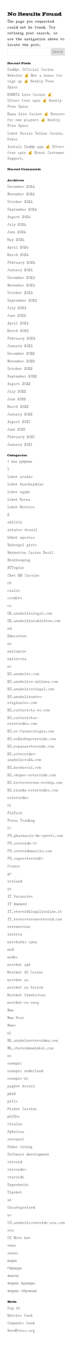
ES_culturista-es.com (28, 710)
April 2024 (17, 247)
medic (12, 957)
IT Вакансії (17, 904)
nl (9, 1033)
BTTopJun (15, 568)
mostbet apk (19, 965)
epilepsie (16, 651)
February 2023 (21, 338)
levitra (14, 934)
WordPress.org (21, 1331)
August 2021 (18, 422)
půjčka (13, 1116)
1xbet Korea (18, 499)
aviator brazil (22, 530)
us (9, 1215)
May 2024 (15, 240)
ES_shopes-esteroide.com (31, 775)
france (13, 866)
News (11, 1025)
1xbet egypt (18, 492)
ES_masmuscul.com (24, 767)
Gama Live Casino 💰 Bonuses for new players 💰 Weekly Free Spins (36, 120)
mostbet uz (17, 980)
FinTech (14, 813)
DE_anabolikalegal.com (29, 613)
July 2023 (16, 308)
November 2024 (21, 194)
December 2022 (21, 353)
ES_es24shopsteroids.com (31, 739)
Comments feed (20, 1323)
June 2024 (16, 232)
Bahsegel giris (22, 545)
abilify (14, 522)
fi (9, 805)
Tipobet (14, 1192)
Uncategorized (21, 1207)
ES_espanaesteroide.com (30, 746)
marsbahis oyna (22, 942)
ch (9, 583)
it (9, 889)
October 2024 (20, 202)
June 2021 (16, 429)
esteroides (17, 798)
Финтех (13, 1276)
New (10, 1010)
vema (11, 1245)
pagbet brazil (21, 1086)
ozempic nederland (25, 1071)
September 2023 (22, 300)
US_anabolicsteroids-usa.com (36, 1223)
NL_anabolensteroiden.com (32, 1040)
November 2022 (21, 361)
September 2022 (22, 376)
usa (10, 1230)
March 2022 (18, 407)
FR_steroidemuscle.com (29, 851)
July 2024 (16, 224)
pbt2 (11, 1094)
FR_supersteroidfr (25, 858)
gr (9, 874)
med (10, 949)
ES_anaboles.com (23, 674)
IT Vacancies (20, 896)
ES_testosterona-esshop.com (34, 783)
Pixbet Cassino (22, 1109)
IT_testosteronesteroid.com (34, 919)
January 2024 (20, 270)
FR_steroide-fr (22, 843)
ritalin (14, 1124)
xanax (12, 1253)
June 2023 (16, 316)
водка (12, 1261)
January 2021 (19, 444)
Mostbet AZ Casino (25, 972)
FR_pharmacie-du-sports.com (35, 836)
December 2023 (21, 278)
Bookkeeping (18, 560)
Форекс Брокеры (21, 1283)
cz (9, 606)
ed (9, 628)
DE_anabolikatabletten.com (33, 621)
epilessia (16, 659)
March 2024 (18, 255)
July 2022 (16, 391)
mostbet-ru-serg (23, 1002)
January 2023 (19, 346)
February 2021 (21, 437)
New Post (15, 1018)
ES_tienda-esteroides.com (32, 790)
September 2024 (22, 209)
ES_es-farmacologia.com (30, 731)
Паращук (14, 1268)
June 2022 (16, 399)
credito (14, 598)
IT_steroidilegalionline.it (34, 911)
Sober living (19, 1147)
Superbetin (17, 1185)
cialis (13, 590)
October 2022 (20, 369)
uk (9, 1200)
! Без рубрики (19, 462)
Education (16, 636)
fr (9, 828)
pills (12, 1101)
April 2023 (17, 323)
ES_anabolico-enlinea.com (32, 682)
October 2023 (19, 293)
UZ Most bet (19, 1238)
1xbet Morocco (21, 507)
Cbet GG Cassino (23, 575)
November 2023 (21, 285)
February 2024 (21, 262)
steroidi (15, 1177)
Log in (13, 1308)
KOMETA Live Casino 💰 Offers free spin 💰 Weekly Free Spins (34, 100)
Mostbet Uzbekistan (26, 995)
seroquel (15, 1139)
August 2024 (19, 217)
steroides (16, 1169)
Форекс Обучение (22, 1291)
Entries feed (19, 1315)
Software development (28, 1154)
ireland (14, 881)
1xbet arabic (20, 477)
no (9, 1056)
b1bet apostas (21, 537)
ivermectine (18, 927)
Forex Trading (21, 820)
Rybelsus (15, 1132)
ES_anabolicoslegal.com (30, 689)
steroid (14, 1162)
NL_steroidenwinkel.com (30, 1048)
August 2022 (19, 384)
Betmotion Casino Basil (30, 553)
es (9, 666)
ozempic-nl (17, 1078)
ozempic (14, 1063)
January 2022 (20, 414)
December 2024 (21, 187)
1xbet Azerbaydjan (25, 484)
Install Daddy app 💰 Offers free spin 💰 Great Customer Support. (35, 152)
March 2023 (17, 331)
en (9, 644)
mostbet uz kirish (25, 987)
